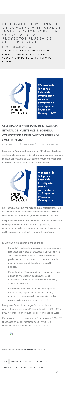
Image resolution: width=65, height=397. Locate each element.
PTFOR (6, 47)
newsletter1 (42, 361)
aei (5, 361)
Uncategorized (22, 47)
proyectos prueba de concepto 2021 (23, 367)
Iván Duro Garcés (27, 144)
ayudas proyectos (21, 361)
